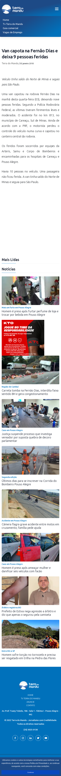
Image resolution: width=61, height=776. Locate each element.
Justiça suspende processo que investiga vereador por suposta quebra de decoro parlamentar (27, 437)
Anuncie (30, 702)
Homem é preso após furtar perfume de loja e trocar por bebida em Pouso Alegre (30, 313)
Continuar (30, 772)
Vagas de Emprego (12, 32)
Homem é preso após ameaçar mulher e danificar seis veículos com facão (26, 569)
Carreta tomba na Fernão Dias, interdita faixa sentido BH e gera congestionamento (30, 392)
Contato (30, 705)
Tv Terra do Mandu (13, 24)
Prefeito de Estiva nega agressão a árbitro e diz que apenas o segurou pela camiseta (29, 613)
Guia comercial (10, 28)
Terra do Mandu (10, 63)
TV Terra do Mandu (30, 698)
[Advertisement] (30, 222)
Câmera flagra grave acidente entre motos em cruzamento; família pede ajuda (30, 526)
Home (6, 20)
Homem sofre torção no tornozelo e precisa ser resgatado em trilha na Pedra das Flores (29, 656)
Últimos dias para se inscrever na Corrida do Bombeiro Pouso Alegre (29, 482)
